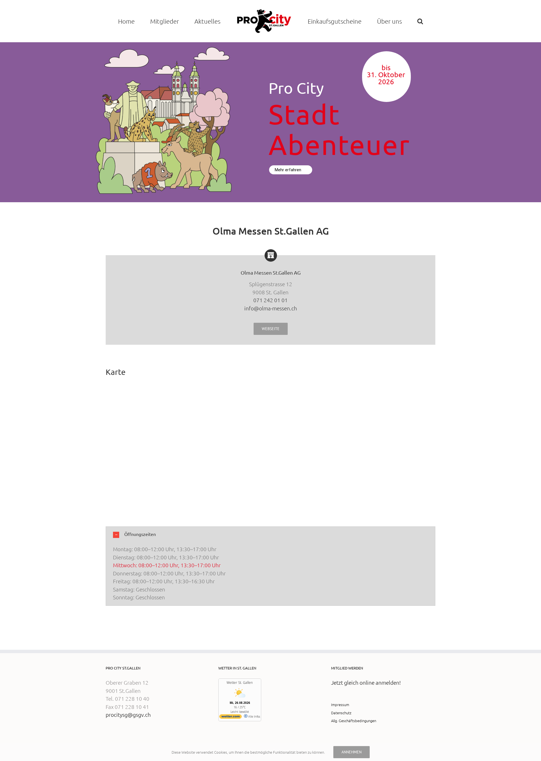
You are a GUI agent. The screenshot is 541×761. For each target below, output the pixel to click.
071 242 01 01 (270, 300)
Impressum (340, 704)
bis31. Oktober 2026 (386, 75)
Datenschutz (341, 712)
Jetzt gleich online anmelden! (366, 682)
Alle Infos (253, 716)
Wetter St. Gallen (240, 682)
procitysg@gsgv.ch (128, 714)
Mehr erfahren (288, 169)
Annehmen (352, 752)
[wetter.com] (230, 718)
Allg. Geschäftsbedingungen (353, 720)
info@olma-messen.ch (270, 308)
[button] (420, 21)
